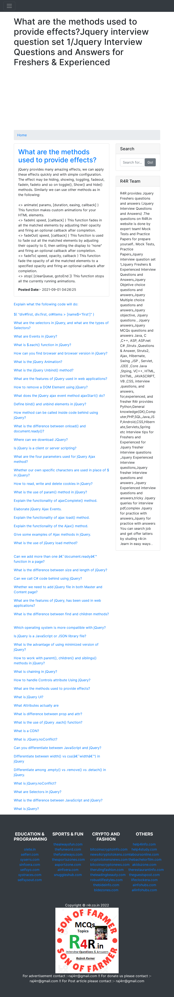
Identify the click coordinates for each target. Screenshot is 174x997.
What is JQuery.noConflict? (35, 739)
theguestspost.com (144, 875)
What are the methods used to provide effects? (57, 156)
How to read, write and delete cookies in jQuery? (53, 483)
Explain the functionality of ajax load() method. (52, 517)
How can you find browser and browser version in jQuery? (60, 353)
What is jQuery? (26, 809)
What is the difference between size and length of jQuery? (60, 570)
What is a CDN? (26, 731)
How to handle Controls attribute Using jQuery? (52, 680)
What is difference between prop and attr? (48, 714)
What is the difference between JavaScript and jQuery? (58, 800)
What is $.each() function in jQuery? (42, 345)
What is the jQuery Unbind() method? (43, 370)
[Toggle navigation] (9, 6)
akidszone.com (144, 864)
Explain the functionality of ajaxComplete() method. (55, 500)
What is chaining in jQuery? (35, 671)
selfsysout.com (30, 880)
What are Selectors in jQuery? (37, 792)
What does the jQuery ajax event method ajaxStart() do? (59, 395)
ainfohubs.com (144, 885)
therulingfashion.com (107, 869)
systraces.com (29, 875)
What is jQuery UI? (28, 697)
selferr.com (30, 854)
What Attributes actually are (36, 705)
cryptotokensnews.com (109, 859)
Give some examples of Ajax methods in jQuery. (52, 534)
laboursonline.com (144, 854)
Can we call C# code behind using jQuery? (48, 578)
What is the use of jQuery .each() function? (48, 722)
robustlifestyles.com (106, 880)
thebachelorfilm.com (144, 859)
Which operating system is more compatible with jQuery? (60, 627)
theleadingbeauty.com (108, 875)
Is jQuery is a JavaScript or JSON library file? (50, 636)
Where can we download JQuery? (41, 439)
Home (22, 135)
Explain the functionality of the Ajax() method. (51, 526)
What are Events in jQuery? (35, 336)
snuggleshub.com (68, 875)
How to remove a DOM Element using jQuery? (51, 387)
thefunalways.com (68, 854)
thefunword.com (68, 849)
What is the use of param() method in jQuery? (50, 492)
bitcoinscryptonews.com (110, 864)
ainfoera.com (68, 869)
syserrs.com (29, 859)
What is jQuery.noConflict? (35, 783)
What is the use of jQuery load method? (45, 543)
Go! (150, 162)
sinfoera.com (29, 864)
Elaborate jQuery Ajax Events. (38, 509)
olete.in (30, 849)
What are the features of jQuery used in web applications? (60, 378)
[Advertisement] (87, 100)
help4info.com (144, 844)
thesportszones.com (68, 859)
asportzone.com (68, 864)
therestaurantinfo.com (146, 869)
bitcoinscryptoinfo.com (109, 849)
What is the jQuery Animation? (38, 362)
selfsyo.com (29, 869)
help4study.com (144, 849)
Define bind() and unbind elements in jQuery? (50, 404)
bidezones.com (106, 890)
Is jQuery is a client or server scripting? (45, 448)
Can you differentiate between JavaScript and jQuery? (57, 748)
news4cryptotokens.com (110, 854)
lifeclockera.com (144, 880)
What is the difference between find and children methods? (61, 614)
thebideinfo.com (106, 885)
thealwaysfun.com (68, 844)
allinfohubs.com (144, 890)
